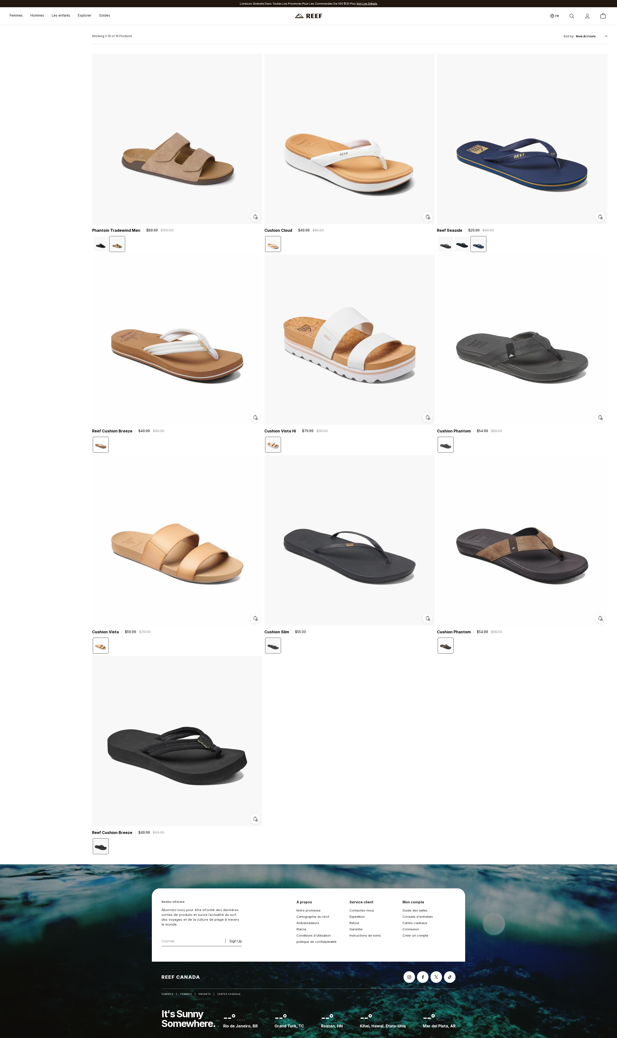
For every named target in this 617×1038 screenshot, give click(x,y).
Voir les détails (366, 4)
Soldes (104, 15)
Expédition (357, 917)
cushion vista (105, 631)
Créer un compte (415, 935)
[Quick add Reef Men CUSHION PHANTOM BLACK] (600, 418)
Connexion (410, 929)
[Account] (587, 16)
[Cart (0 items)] (603, 16)
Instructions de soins (365, 935)
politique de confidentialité (316, 942)
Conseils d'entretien (417, 917)
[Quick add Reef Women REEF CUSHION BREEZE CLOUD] (255, 418)
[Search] (571, 16)
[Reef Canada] (308, 16)
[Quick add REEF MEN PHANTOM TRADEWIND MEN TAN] (255, 217)
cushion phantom (454, 431)
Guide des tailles (415, 910)
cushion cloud (278, 230)
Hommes (37, 15)
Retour (354, 923)
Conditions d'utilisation (313, 935)
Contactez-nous (361, 910)
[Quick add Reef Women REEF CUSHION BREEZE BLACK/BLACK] (255, 819)
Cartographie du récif (312, 917)
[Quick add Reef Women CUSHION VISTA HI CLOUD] (428, 418)
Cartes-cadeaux (414, 923)
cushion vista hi (280, 431)
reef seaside (449, 230)
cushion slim (276, 631)
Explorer (84, 15)
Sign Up (235, 941)
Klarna (301, 929)
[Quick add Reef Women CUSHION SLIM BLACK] (428, 618)
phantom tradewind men (116, 230)
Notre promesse (308, 910)
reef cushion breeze (112, 431)
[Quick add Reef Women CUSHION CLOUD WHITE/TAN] (428, 217)
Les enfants (61, 15)
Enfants (205, 994)
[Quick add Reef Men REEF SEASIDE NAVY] (600, 217)
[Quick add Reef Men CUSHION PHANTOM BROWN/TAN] (600, 618)
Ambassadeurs (307, 923)
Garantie (355, 929)
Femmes (16, 15)
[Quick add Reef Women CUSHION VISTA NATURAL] (255, 618)
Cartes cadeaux (229, 994)
